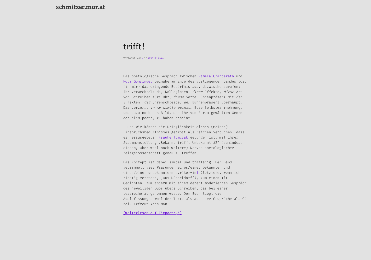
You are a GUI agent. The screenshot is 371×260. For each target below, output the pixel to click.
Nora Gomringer (137, 81)
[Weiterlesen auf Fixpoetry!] (152, 213)
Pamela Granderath (216, 76)
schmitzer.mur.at (80, 7)
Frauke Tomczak (173, 137)
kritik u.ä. (155, 58)
